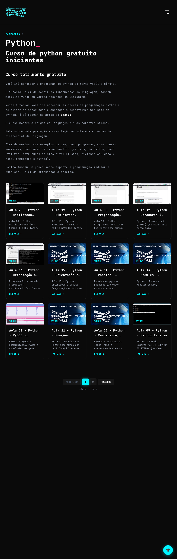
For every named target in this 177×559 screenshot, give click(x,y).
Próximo (106, 382)
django (66, 115)
